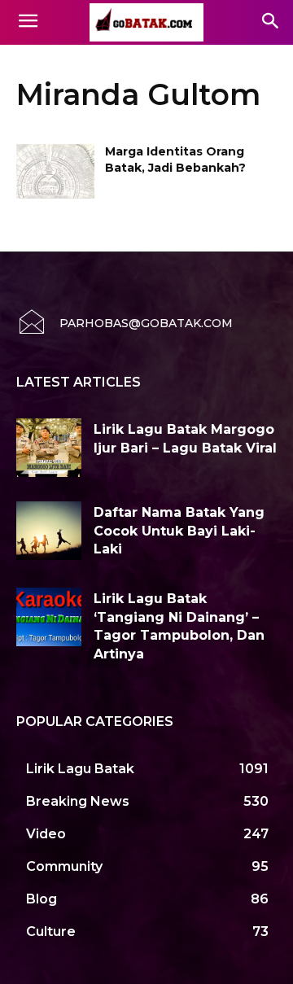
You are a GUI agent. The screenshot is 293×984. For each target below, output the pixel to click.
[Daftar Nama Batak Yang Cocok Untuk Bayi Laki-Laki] (48, 530)
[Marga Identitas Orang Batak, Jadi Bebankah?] (55, 171)
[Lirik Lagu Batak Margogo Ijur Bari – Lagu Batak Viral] (48, 447)
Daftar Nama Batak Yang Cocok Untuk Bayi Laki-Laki (179, 531)
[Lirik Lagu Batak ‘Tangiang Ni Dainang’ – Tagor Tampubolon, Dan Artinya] (48, 617)
